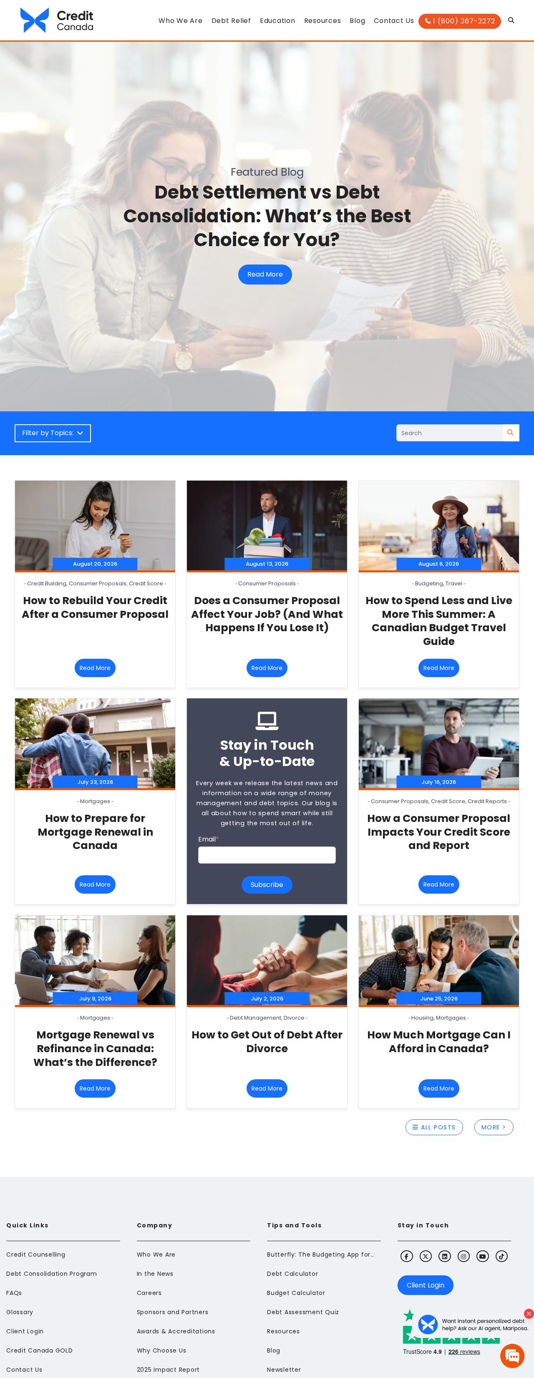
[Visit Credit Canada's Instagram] (464, 1256)
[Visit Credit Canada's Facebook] (406, 1256)
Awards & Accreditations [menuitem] (176, 1331)
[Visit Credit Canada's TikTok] (502, 1256)
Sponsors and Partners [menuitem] (173, 1312)
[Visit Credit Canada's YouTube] (482, 1256)
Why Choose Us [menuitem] (161, 1350)
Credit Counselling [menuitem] (35, 1254)
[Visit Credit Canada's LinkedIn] (444, 1256)
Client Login (425, 1285)
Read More (265, 274)
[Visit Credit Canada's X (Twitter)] (426, 1256)
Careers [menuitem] (149, 1293)
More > (493, 1127)
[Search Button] (511, 22)
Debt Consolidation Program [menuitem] (51, 1274)
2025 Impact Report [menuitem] (168, 1369)
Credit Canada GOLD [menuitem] (39, 1350)
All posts (437, 1127)
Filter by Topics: (49, 433)
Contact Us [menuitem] (24, 1369)
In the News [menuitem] (155, 1274)
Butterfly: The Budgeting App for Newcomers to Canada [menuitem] (321, 1254)
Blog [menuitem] (273, 1350)
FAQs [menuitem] (14, 1293)
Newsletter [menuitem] (284, 1369)
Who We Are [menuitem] (156, 1254)
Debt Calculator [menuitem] (292, 1274)
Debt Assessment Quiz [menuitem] (303, 1312)
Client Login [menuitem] (25, 1331)
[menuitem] (180, 23)
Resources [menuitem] (283, 1331)
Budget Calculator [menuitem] (296, 1293)
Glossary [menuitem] (19, 1312)
